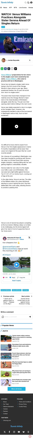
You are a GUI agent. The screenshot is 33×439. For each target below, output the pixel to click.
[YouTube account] (19, 432)
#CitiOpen (7, 255)
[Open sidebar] (1, 8)
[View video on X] (16, 265)
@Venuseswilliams (10, 249)
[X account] (5, 432)
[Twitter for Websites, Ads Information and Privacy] (29, 274)
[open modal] (31, 3)
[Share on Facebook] (5, 68)
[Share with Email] (12, 68)
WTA (15, 7)
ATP (10, 7)
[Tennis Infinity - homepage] (7, 3)
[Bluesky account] (24, 432)
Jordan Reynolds (9, 29)
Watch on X (25, 259)
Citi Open (25, 290)
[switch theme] (28, 2)
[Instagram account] (14, 432)
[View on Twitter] (29, 238)
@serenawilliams (9, 247)
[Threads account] (28, 432)
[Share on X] (8, 68)
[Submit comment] (30, 317)
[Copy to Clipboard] (15, 68)
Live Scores (23, 7)
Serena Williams (11, 79)
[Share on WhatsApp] (2, 68)
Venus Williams (6, 75)
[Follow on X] (30, 60)
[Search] (26, 3)
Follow (22, 239)
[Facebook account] (9, 432)
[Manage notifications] (30, 436)
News (5, 7)
